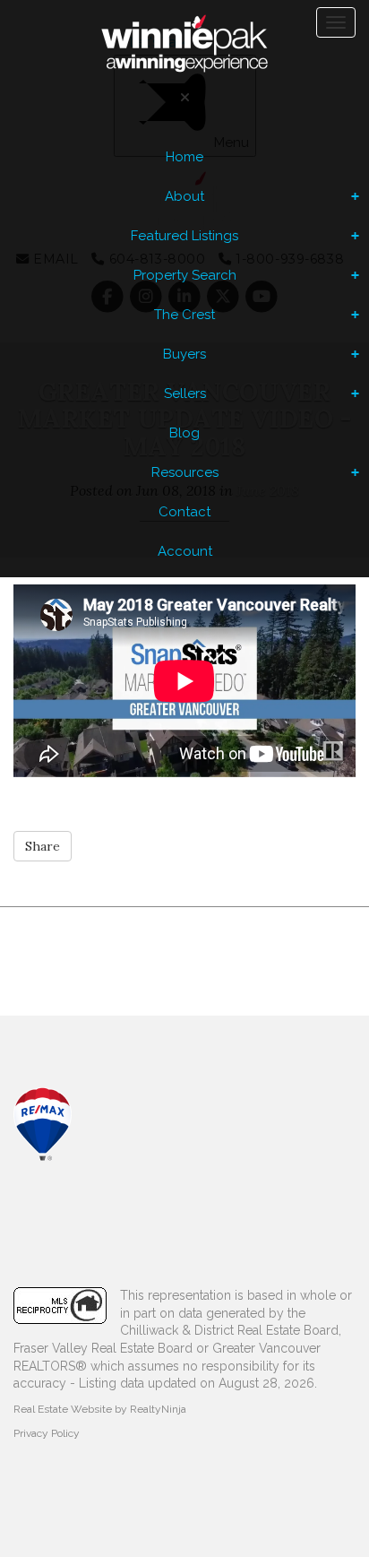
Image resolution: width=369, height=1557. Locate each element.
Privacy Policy (46, 1433)
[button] (42, 846)
